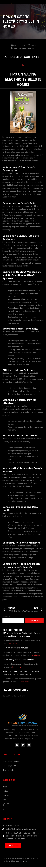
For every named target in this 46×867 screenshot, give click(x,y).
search (34, 621)
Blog (4, 809)
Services (5, 795)
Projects (5, 791)
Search (6, 616)
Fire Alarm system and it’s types (15, 648)
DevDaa (25, 861)
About (4, 799)
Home (4, 787)
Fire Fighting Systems (11, 761)
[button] (5, 56)
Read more (12, 643)
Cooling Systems (9, 766)
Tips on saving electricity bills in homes (18, 659)
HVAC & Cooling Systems (24, 48)
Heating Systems (9, 770)
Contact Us (5, 804)
